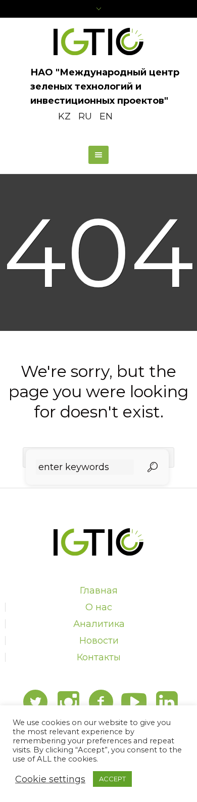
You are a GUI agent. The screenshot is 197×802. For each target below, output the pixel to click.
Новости (99, 640)
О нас (98, 607)
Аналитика (99, 623)
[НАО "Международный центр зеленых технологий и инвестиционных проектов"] (99, 41)
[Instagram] (68, 702)
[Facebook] (101, 702)
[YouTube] (133, 702)
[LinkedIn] (166, 702)
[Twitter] (35, 702)
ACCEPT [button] (112, 779)
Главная (99, 590)
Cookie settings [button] (50, 779)
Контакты (99, 657)
